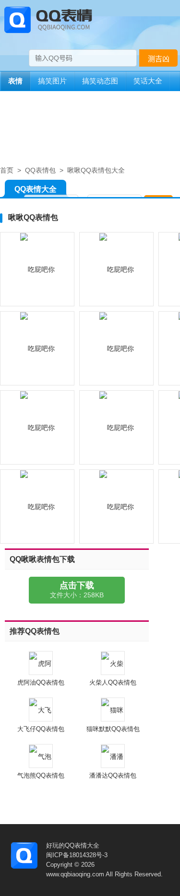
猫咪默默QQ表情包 (113, 729)
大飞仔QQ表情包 (40, 729)
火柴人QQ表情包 (112, 682)
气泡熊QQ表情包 (40, 775)
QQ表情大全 (35, 189)
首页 (6, 170)
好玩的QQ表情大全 (72, 845)
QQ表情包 (40, 170)
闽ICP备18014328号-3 (77, 855)
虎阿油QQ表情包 (40, 682)
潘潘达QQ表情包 (112, 775)
